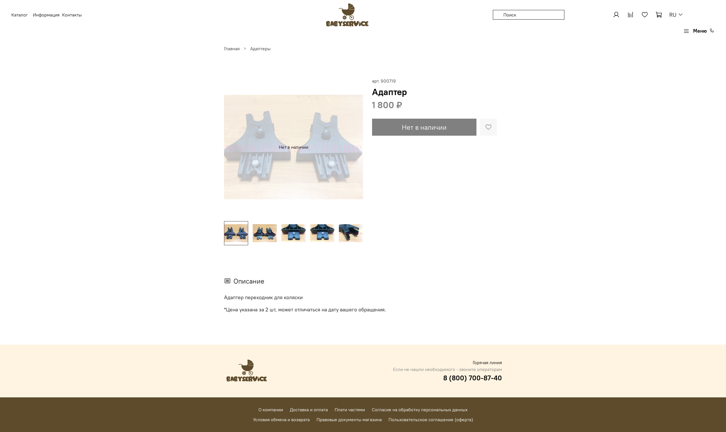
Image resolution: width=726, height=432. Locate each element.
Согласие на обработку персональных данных (420, 409)
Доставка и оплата (309, 409)
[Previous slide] (233, 147)
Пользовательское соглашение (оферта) (431, 419)
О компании (270, 409)
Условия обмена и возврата (281, 419)
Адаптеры (260, 48)
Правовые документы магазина (349, 419)
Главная (232, 48)
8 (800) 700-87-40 (472, 378)
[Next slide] (354, 147)
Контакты (72, 15)
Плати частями (350, 409)
